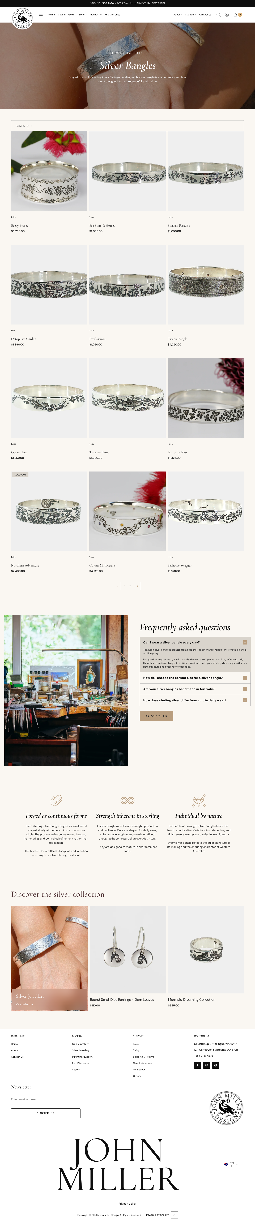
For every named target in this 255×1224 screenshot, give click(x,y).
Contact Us (205, 14)
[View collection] (49, 958)
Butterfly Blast (177, 452)
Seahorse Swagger (180, 565)
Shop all (61, 14)
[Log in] (227, 15)
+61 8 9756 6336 (203, 1055)
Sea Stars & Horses (102, 225)
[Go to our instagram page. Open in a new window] (206, 1065)
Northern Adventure (25, 565)
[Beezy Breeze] (49, 171)
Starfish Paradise (179, 225)
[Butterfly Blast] (206, 398)
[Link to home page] (226, 1108)
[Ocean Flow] (49, 398)
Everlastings (97, 339)
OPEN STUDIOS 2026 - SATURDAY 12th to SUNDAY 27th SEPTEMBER (127, 3)
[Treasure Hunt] (127, 398)
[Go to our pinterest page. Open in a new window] (215, 1065)
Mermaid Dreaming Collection (191, 999)
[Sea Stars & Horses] (127, 171)
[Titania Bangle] (206, 285)
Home (51, 14)
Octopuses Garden (23, 339)
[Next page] (137, 586)
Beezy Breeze (19, 225)
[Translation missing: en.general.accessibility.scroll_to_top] (174, 1215)
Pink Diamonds (112, 14)
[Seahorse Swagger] (206, 511)
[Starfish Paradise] (206, 171)
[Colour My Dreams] (127, 511)
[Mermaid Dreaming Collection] (206, 949)
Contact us (156, 716)
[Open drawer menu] (41, 15)
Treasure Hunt (99, 452)
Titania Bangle (177, 339)
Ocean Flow (19, 452)
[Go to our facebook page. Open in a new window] (197, 1065)
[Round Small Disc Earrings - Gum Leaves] (128, 949)
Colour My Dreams (102, 565)
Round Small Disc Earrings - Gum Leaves (122, 999)
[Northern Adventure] (49, 511)
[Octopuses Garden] (49, 285)
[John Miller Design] (22, 18)
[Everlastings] (127, 285)
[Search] (218, 15)
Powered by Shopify (157, 1214)
